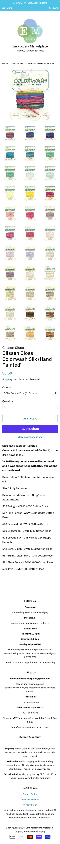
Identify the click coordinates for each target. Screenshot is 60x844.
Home (5, 63)
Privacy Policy (30, 804)
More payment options (30, 437)
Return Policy (30, 794)
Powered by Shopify (34, 831)
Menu (9, 8)
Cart (55, 8)
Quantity (7, 401)
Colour (6, 387)
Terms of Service (30, 799)
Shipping (7, 379)
